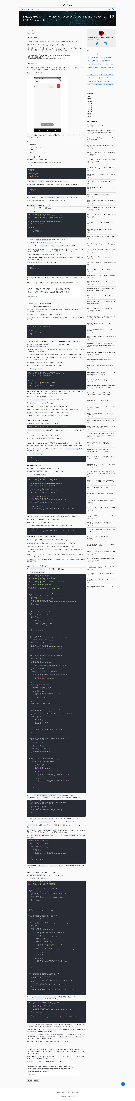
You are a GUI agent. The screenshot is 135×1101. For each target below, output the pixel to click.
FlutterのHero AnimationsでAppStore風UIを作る (99, 359)
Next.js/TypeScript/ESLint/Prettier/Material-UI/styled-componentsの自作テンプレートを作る (101, 552)
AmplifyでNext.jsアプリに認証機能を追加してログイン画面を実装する (101, 175)
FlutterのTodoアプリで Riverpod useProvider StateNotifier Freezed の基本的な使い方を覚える (99, 443)
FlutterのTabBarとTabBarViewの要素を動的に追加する (101, 380)
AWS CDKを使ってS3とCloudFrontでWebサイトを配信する (101, 250)
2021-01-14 (90, 547)
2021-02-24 (90, 409)
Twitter (67, 135)
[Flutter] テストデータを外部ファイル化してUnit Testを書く (101, 222)
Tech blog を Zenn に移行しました (95, 125)
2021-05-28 (90, 218)
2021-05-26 (90, 232)
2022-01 (89, 98)
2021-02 (89, 115)
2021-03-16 (90, 332)
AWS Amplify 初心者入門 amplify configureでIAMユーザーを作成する (101, 530)
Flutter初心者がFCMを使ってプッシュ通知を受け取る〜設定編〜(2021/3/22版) (101, 302)
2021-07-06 (90, 196)
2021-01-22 (90, 503)
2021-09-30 (90, 177)
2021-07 (89, 105)
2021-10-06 (90, 155)
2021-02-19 (90, 422)
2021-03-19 (90, 319)
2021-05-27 (90, 225)
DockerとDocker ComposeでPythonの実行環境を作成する (101, 508)
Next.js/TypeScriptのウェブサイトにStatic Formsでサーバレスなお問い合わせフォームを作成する (101, 523)
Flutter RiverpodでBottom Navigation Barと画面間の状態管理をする (101, 337)
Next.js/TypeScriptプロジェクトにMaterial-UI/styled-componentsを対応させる (100, 559)
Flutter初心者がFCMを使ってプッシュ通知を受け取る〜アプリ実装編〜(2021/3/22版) (101, 309)
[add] (123, 1084)
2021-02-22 (90, 416)
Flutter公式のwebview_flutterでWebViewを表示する (100, 295)
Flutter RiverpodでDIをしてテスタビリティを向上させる (101, 420)
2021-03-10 (90, 348)
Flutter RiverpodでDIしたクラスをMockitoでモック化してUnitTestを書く (101, 215)
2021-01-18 (90, 525)
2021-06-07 (90, 203)
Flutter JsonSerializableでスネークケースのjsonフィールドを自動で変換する (101, 414)
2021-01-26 (90, 496)
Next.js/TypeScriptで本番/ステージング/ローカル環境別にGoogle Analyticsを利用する (101, 545)
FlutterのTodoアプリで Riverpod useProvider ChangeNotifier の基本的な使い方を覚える (98, 450)
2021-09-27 (90, 183)
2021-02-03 (90, 483)
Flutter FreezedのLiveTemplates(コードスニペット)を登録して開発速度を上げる (101, 406)
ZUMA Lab (67, 5)
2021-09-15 (90, 190)
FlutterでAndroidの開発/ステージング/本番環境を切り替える (101, 282)
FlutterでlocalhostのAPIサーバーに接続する (98, 257)
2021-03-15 (90, 339)
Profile (28, 9)
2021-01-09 (90, 582)
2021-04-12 (90, 258)
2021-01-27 (90, 489)
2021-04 (89, 111)
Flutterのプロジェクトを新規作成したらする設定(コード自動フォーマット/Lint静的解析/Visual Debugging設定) (101, 481)
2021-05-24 (90, 245)
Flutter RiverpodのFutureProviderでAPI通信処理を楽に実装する (101, 201)
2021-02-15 (90, 445)
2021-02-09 (90, 467)
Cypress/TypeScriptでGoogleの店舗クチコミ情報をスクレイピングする (101, 501)
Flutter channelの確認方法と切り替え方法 (97, 487)
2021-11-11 (90, 148)
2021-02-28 (90, 388)
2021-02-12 (90, 452)
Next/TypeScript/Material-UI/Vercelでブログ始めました (101, 586)
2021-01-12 (90, 561)
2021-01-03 (90, 587)
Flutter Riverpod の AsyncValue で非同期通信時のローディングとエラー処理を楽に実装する (101, 427)
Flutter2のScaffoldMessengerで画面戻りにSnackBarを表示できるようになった (101, 353)
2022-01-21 (90, 133)
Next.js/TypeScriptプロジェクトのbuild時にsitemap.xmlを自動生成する (101, 537)
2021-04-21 (90, 252)
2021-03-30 (90, 291)
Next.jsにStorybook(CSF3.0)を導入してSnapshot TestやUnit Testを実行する (101, 138)
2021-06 (89, 107)
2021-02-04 (90, 476)
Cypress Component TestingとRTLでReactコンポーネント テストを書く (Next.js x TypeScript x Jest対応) (101, 131)
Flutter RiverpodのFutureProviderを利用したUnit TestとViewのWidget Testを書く (101, 208)
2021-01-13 (90, 554)
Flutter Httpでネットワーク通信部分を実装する (99, 400)
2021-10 (89, 102)
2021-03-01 (90, 381)
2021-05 (89, 109)
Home (23, 9)
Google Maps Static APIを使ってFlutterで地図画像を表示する (101, 263)
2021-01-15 (90, 540)
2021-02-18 (90, 429)
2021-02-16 (90, 438)
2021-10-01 (90, 170)
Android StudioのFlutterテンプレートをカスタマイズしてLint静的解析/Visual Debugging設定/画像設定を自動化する (101, 473)
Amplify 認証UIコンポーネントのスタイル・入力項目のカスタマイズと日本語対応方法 (101, 167)
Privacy (33, 9)
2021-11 (89, 100)
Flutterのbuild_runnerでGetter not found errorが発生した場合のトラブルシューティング (101, 230)
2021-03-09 (90, 355)
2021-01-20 (90, 511)
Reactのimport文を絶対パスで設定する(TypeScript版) (100, 573)
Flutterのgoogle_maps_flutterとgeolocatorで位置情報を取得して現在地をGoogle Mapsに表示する (101, 316)
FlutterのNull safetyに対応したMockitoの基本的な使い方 (101, 244)
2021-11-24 (90, 141)
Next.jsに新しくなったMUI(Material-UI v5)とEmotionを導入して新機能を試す (101, 153)
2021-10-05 (90, 163)
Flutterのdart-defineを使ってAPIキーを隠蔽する (99, 270)
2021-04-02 (90, 277)
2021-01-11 (90, 569)
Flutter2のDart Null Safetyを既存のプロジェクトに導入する (101, 366)
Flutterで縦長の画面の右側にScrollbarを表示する (99, 194)
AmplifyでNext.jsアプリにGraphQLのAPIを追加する (99, 181)
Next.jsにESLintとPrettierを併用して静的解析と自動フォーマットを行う (101, 146)
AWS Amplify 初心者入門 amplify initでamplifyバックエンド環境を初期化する (101, 515)
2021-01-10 (90, 574)
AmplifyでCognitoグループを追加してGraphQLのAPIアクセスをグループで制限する (101, 160)
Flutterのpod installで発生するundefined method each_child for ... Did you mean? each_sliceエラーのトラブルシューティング (101, 345)
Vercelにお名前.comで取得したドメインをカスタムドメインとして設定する (101, 579)
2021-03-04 (90, 368)
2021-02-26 (90, 401)
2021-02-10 (90, 460)
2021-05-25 (90, 239)
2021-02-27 (90, 396)
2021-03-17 (90, 325)
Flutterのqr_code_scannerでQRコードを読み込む (99, 323)
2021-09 (89, 104)
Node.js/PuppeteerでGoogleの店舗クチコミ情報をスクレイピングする (101, 494)
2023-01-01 (90, 126)
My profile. (96, 39)
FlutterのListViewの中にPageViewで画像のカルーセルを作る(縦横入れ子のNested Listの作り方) (101, 373)
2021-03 (89, 113)
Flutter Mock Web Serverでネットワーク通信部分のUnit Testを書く (101, 237)
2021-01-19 (90, 518)
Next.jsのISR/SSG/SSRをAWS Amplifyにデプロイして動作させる (101, 188)
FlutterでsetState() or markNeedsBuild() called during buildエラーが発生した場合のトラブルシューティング (100, 393)
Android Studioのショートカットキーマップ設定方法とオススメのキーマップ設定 (101, 465)
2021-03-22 (90, 304)
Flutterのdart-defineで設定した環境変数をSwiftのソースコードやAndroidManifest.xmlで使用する (101, 289)
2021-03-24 (90, 297)
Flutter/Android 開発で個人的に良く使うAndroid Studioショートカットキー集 (101, 457)
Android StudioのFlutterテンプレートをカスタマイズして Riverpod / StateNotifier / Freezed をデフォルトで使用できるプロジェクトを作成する (101, 435)
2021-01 (89, 117)
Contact (38, 9)
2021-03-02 (90, 375)
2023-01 (89, 96)
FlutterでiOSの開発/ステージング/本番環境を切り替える (101, 275)
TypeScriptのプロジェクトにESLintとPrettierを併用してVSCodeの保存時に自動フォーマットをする (101, 566)
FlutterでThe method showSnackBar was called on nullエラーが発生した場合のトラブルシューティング (101, 386)
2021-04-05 (90, 265)
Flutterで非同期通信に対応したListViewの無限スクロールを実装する (101, 329)
